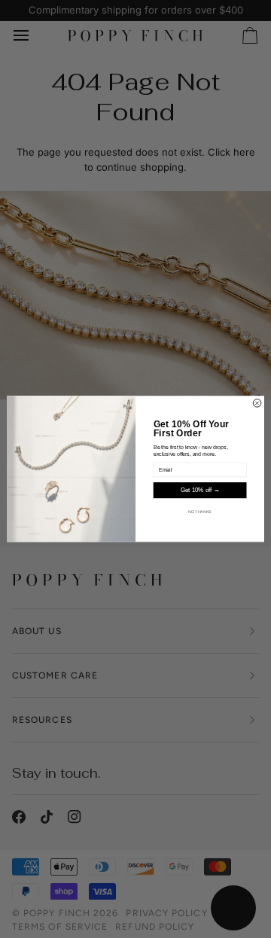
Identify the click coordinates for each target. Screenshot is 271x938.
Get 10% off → (200, 490)
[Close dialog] (257, 403)
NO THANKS (200, 511)
